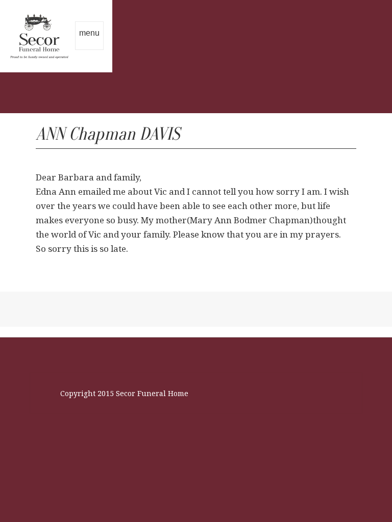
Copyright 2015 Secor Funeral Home (124, 393)
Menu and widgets (90, 47)
